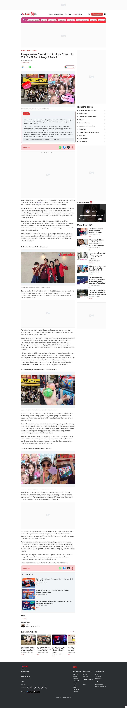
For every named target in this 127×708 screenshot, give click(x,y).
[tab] (27, 113)
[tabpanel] (48, 130)
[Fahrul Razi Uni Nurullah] (23, 625)
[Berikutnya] (76, 642)
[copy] (72, 147)
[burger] (105, 14)
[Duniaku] (29, 14)
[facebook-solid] (64, 147)
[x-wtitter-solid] (68, 147)
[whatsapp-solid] (60, 147)
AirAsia (39, 202)
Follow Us (23, 687)
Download (23, 692)
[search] (89, 14)
